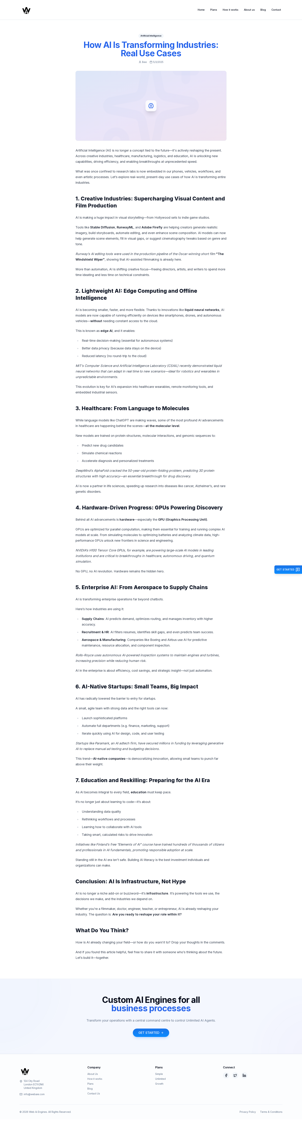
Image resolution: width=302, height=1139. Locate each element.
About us (249, 9)
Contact (276, 9)
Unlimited (160, 1078)
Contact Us (93, 1093)
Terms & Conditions (271, 1111)
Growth (159, 1083)
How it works (230, 9)
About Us (92, 1073)
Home (201, 9)
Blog (263, 9)
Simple (159, 1073)
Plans (213, 9)
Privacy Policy (248, 1111)
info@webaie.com (34, 1094)
